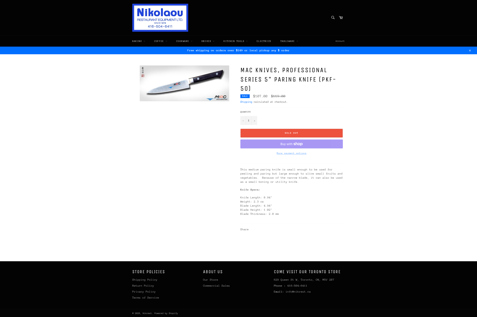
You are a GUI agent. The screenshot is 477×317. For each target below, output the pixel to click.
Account (340, 41)
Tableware (288, 41)
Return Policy (143, 285)
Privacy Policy (144, 291)
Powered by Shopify (166, 313)
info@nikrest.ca (298, 291)
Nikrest (147, 313)
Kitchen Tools (235, 41)
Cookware (183, 41)
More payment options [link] (292, 153)
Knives (207, 41)
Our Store (210, 279)
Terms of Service (145, 297)
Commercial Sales (216, 285)
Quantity (245, 112)
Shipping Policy (144, 279)
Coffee (159, 41)
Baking (137, 41)
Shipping (246, 101)
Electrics (264, 41)
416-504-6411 (297, 285)
